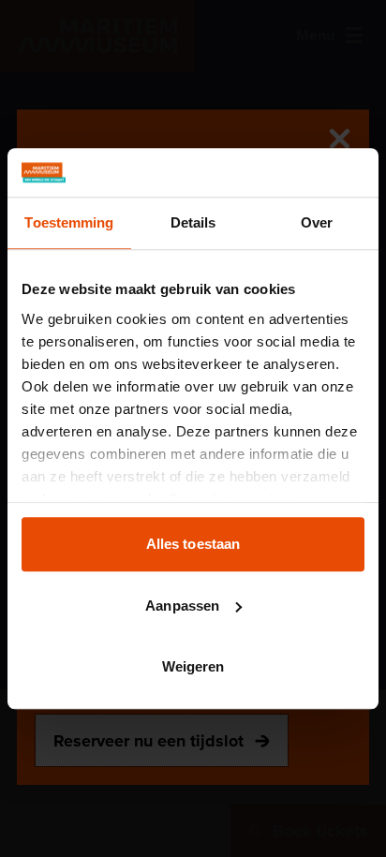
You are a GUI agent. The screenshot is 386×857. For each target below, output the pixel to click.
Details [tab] (193, 222)
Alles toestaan (193, 544)
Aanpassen (182, 605)
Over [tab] (317, 222)
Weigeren (193, 666)
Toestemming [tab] (68, 222)
